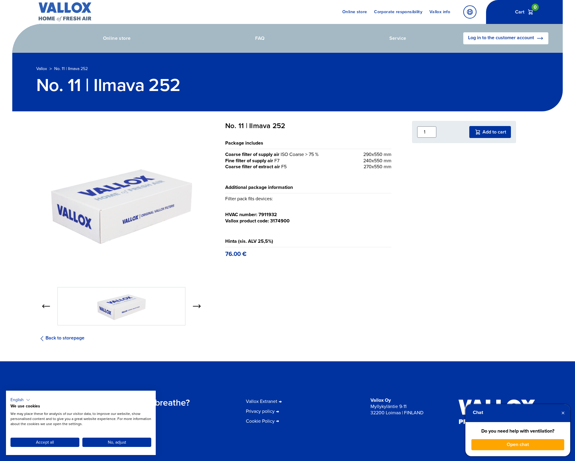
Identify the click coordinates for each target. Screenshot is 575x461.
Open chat (518, 444)
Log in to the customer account (501, 37)
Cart (524, 11)
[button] (20, 400)
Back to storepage (65, 338)
